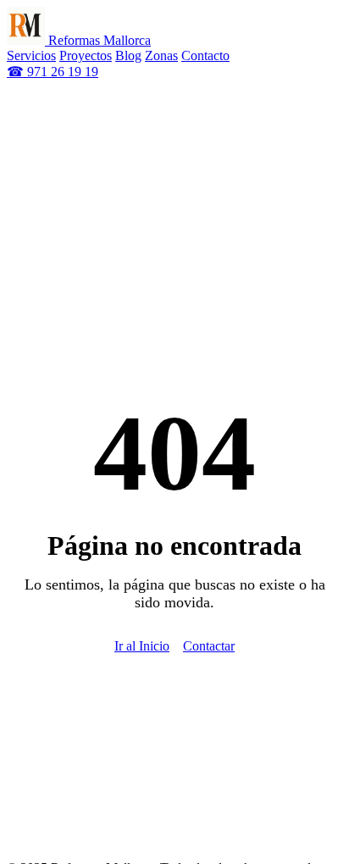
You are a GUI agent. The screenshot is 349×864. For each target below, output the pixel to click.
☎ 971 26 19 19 (52, 71)
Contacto (205, 55)
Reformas (98, 40)
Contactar (209, 646)
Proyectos (85, 55)
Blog (128, 55)
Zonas (161, 55)
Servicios (31, 55)
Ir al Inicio (141, 646)
